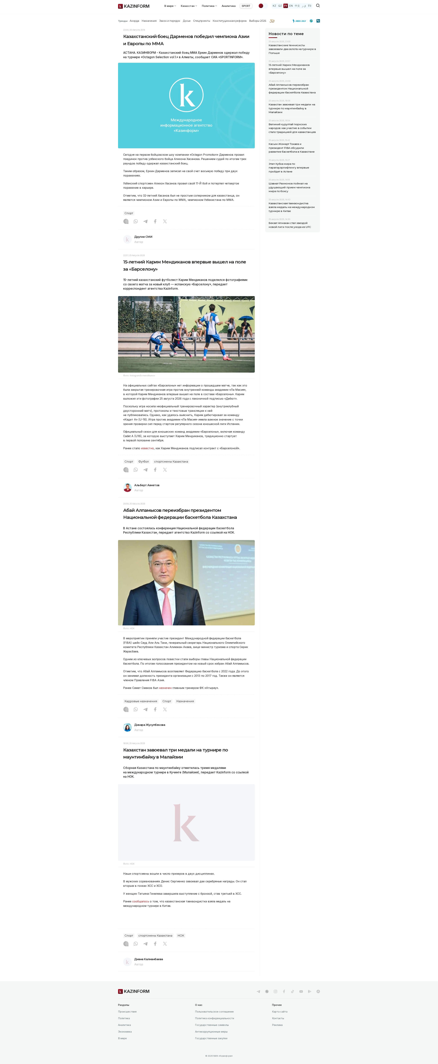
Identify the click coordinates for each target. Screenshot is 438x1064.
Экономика (125, 1031)
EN (291, 5)
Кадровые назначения (141, 701)
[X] (165, 221)
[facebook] (284, 991)
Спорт (129, 213)
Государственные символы (212, 1025)
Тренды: (123, 21)
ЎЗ (309, 5)
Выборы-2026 (257, 20)
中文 (297, 5)
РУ (285, 5)
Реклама (277, 1025)
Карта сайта (279, 1011)
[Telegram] (145, 221)
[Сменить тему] (263, 6)
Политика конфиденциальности (214, 1018)
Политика (124, 1018)
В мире (122, 1038)
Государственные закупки (211, 1038)
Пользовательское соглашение (214, 1011)
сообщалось (141, 901)
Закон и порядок (169, 20)
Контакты (278, 1018)
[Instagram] (126, 221)
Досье (187, 20)
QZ (280, 5)
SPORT (246, 6)
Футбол (143, 461)
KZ (274, 5)
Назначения (149, 20)
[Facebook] (155, 221)
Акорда (134, 20)
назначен (165, 688)
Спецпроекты (201, 20)
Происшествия (127, 1011)
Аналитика (229, 6)
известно (147, 448)
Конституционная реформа (230, 20)
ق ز (304, 5)
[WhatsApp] (135, 221)
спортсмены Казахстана (171, 461)
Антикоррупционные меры (211, 1031)
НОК (181, 935)
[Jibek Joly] (300, 21)
